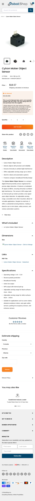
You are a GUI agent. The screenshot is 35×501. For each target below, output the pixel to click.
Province (5, 349)
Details (5, 150)
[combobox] (15, 10)
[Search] (30, 10)
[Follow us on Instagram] (10, 474)
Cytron (4, 76)
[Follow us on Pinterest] (14, 474)
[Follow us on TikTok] (21, 474)
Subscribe (17, 456)
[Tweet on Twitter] (28, 134)
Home (2, 16)
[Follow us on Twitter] (7, 474)
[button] (33, 61)
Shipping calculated (15, 87)
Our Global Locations (7, 465)
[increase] (23, 120)
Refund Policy (6, 378)
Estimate (7, 369)
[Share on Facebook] (20, 134)
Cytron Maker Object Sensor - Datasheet (16, 262)
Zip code (4, 357)
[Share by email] (31, 134)
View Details (13, 150)
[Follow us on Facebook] (3, 474)
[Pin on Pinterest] (24, 134)
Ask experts (22, 150)
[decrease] (11, 120)
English (24, 465)
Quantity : (5, 120)
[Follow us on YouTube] (18, 474)
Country (4, 340)
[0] (31, 4)
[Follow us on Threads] (29, 474)
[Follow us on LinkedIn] (25, 474)
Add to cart (17, 127)
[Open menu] (3, 4)
